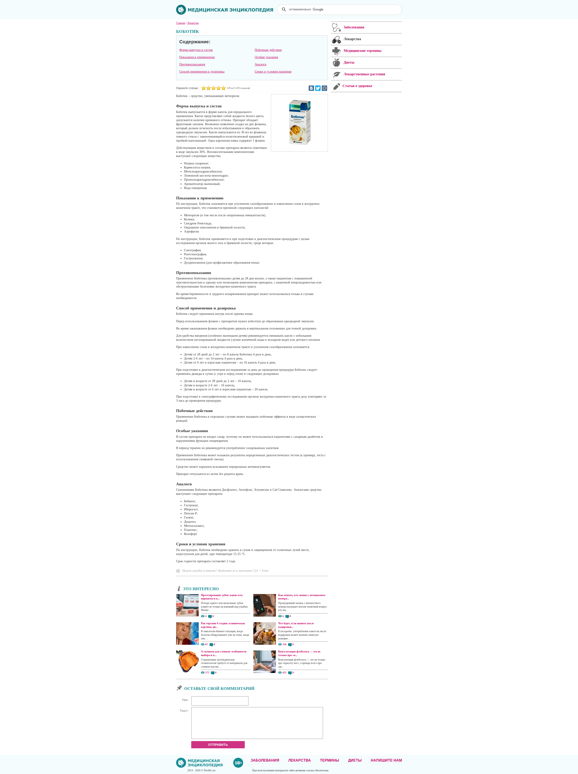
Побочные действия (268, 50)
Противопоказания (192, 64)
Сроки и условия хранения (273, 71)
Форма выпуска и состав (196, 50)
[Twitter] (318, 88)
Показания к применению (197, 57)
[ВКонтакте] (311, 88)
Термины (329, 760)
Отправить (218, 744)
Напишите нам (386, 760)
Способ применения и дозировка (201, 71)
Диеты (355, 760)
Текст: (184, 710)
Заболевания (265, 760)
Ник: (185, 700)
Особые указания (266, 57)
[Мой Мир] (324, 88)
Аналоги (260, 64)
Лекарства (299, 760)
